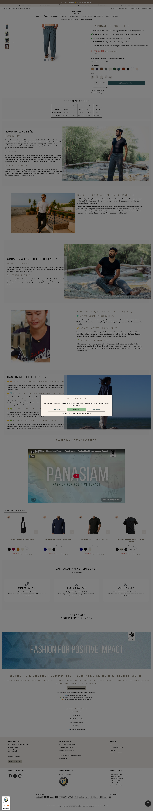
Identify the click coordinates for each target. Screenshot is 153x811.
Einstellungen (96, 410)
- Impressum (66, 413)
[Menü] (9, 797)
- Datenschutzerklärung (83, 413)
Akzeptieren (76, 410)
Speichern (57, 410)
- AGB (73, 413)
